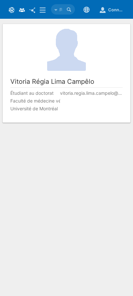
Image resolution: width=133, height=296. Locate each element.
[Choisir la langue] (87, 10)
